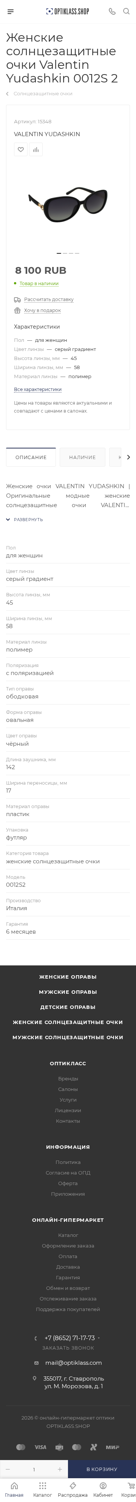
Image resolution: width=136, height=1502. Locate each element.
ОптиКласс (68, 1063)
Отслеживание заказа (68, 1299)
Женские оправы (67, 977)
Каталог (68, 1235)
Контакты (68, 1121)
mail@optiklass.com (73, 1362)
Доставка (68, 1267)
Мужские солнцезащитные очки (68, 1037)
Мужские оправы (68, 992)
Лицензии (68, 1110)
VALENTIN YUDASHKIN (47, 134)
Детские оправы (67, 1007)
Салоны (68, 1089)
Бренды (68, 1078)
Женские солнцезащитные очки (68, 1022)
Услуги (68, 1100)
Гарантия (68, 1277)
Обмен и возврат (68, 1288)
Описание (30, 457)
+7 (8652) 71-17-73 (70, 1338)
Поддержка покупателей (68, 1309)
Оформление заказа (68, 1246)
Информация (68, 1147)
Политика (68, 1162)
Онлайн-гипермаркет (68, 1220)
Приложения (68, 1194)
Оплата (68, 1256)
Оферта (68, 1183)
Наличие (82, 457)
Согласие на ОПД (68, 1173)
